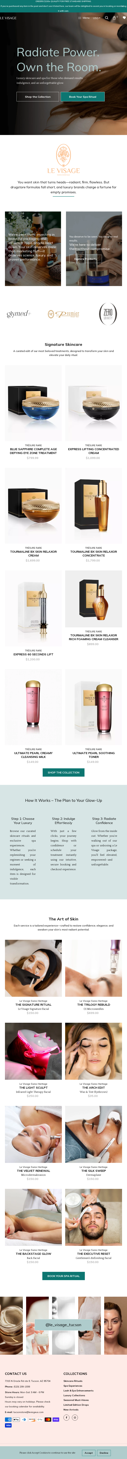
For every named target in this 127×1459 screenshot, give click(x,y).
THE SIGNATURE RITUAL (33, 1005)
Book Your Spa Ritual (82, 96)
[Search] (106, 17)
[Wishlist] (124, 17)
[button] (122, 73)
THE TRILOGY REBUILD (93, 1005)
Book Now (58, 956)
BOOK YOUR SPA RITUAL (63, 1276)
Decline (104, 1452)
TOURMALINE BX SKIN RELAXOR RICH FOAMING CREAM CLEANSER (93, 637)
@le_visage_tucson (63, 1324)
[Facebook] (66, 1418)
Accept (89, 1452)
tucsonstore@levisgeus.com (24, 1412)
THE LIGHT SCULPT (33, 1087)
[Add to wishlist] (57, 407)
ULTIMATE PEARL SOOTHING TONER (94, 755)
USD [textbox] (96, 18)
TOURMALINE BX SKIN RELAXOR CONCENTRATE (93, 553)
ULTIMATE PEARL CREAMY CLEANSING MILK (33, 755)
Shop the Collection (38, 96)
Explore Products (85, 259)
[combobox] (97, 18)
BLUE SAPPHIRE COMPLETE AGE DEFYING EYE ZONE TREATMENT (33, 451)
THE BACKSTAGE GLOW (33, 1254)
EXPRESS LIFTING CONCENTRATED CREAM (93, 451)
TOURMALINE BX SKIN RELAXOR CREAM (33, 553)
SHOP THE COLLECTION (63, 772)
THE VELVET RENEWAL (33, 1171)
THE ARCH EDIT (93, 1087)
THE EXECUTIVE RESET (93, 1254)
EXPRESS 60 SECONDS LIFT (33, 654)
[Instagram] (75, 1418)
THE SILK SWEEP (93, 1171)
